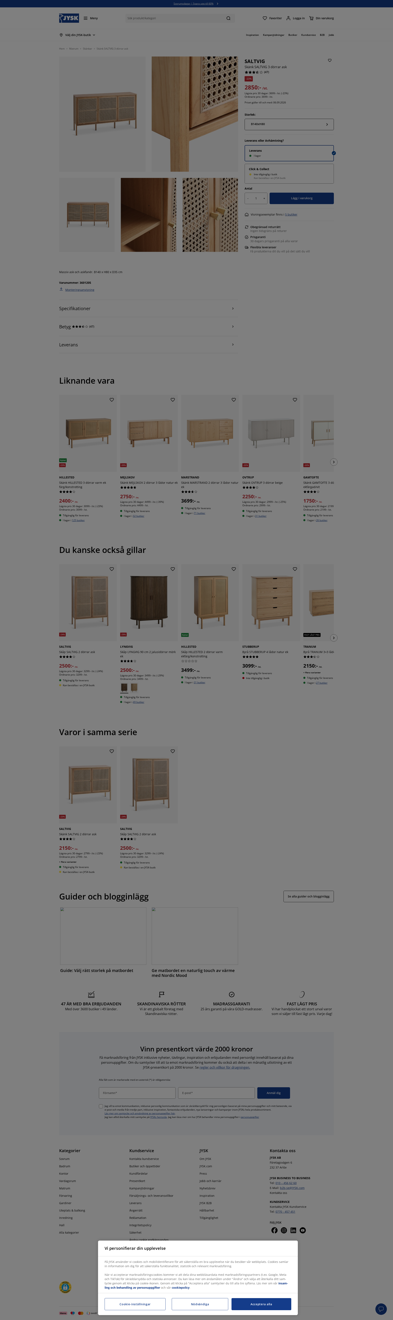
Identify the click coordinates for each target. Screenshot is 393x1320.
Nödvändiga (200, 1304)
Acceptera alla (261, 1304)
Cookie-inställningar (135, 1304)
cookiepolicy (181, 1287)
